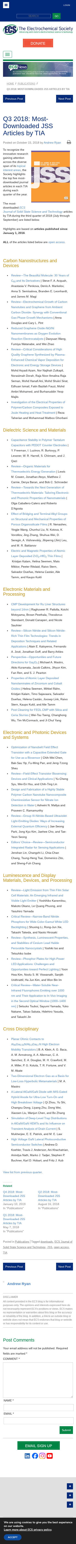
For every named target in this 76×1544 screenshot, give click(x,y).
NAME (9, 1400)
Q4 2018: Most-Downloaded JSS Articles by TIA (14, 1196)
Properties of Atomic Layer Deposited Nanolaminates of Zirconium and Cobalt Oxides (36, 683)
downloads (47, 1241)
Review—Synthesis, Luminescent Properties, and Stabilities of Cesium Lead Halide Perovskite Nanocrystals (40, 943)
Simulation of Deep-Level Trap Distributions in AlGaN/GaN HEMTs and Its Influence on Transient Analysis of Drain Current (39, 1123)
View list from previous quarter (22, 1172)
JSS (49, 1247)
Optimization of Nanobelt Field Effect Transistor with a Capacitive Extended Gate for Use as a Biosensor (38, 752)
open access (56, 242)
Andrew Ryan (52, 142)
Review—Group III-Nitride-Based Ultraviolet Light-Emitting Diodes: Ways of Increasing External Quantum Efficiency (39, 821)
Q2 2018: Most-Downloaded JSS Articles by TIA (49, 1196)
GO (56, 16)
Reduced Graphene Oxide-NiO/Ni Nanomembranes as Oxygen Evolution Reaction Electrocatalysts (36, 333)
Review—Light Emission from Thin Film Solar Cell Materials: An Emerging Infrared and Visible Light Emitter (40, 895)
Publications (22, 1241)
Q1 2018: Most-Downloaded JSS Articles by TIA (14, 1219)
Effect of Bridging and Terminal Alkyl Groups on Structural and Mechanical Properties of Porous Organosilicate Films (39, 519)
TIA (5, 1252)
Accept (12, 1537)
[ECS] (38, 31)
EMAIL (9, 1413)
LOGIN (66, 5)
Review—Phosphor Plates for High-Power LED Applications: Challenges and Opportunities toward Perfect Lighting (37, 964)
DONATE (38, 43)
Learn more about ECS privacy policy (27, 1530)
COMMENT (11, 1358)
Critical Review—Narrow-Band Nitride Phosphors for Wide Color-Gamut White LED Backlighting (39, 922)
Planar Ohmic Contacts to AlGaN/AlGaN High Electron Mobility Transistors (35, 1044)
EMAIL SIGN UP (38, 1445)
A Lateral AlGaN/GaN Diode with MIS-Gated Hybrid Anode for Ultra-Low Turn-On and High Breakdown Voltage (39, 1097)
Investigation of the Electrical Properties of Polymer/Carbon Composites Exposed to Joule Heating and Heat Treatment (38, 407)
